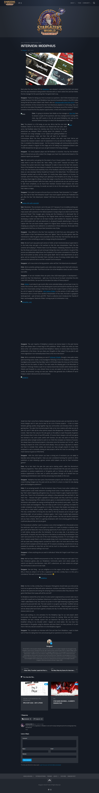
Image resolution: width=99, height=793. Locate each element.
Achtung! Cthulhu (55, 357)
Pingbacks (38, 719)
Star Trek (72, 113)
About (72, 3)
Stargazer (24, 50)
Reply (27, 729)
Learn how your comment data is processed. (50, 765)
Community (86, 3)
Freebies (49, 776)
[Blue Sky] (21, 3)
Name (24, 748)
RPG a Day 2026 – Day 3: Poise (33, 703)
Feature (25, 698)
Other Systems (34, 42)
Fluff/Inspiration (33, 698)
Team (79, 3)
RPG (40, 42)
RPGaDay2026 (26, 700)
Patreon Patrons (41, 776)
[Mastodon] (19, 3)
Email (52, 748)
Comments (27, 719)
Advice (55, 776)
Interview (27, 42)
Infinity (27, 284)
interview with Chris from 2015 (64, 102)
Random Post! (72, 776)
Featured (63, 776)
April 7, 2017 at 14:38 (38, 724)
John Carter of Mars (49, 291)
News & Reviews (27, 776)
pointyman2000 (29, 724)
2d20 (22, 42)
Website (24, 754)
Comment (25, 738)
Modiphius (46, 89)
